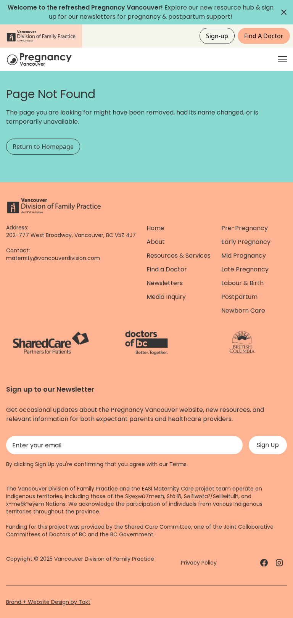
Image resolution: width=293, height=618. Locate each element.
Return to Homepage (43, 146)
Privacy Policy (199, 562)
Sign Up (268, 445)
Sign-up (217, 36)
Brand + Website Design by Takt (48, 602)
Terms (178, 464)
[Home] (40, 59)
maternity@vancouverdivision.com (53, 258)
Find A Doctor (263, 36)
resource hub (234, 7)
